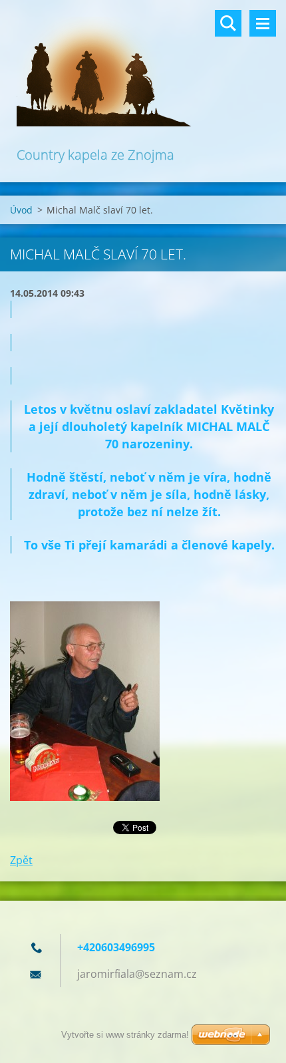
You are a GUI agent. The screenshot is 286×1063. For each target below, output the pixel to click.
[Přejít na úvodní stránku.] (143, 72)
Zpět (21, 860)
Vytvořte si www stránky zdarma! (125, 1035)
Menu (262, 23)
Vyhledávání (228, 23)
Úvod (21, 210)
